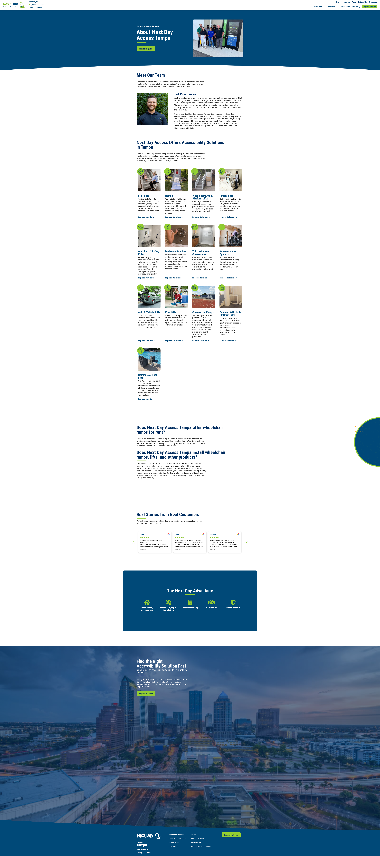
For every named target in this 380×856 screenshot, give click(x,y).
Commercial (331, 7)
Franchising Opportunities (201, 846)
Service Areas (345, 7)
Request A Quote (369, 7)
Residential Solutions (176, 834)
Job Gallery (356, 7)
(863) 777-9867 (37, 5)
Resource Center (198, 838)
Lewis (145, 534)
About (354, 2)
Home (338, 2)
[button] (246, 542)
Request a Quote (146, 49)
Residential (318, 7)
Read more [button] (181, 550)
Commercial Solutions (177, 838)
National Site (362, 2)
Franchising (373, 2)
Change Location (35, 8)
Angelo (180, 534)
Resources (346, 2)
